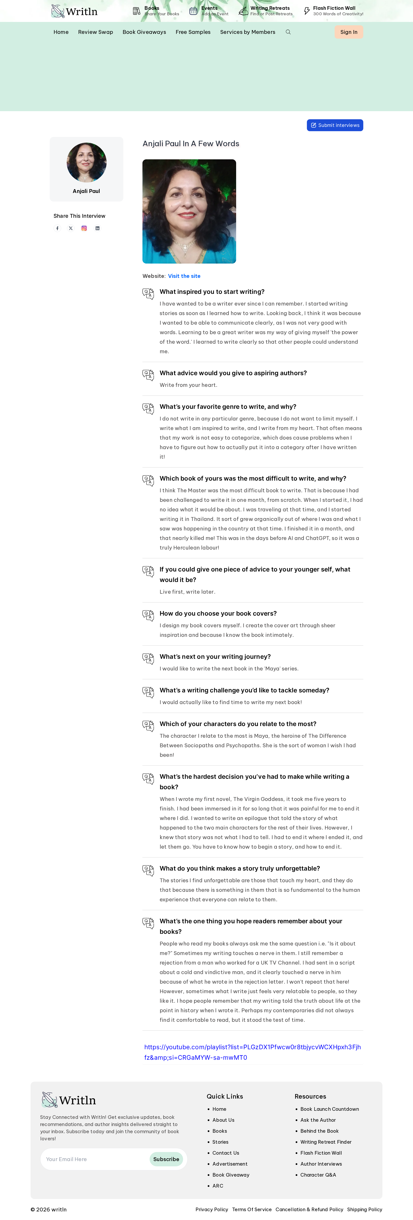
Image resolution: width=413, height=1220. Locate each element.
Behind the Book (319, 1131)
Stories (220, 1142)
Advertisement (230, 1164)
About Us (223, 1120)
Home (61, 32)
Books (219, 1131)
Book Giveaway (231, 1175)
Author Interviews (321, 1164)
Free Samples (193, 32)
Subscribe (166, 1159)
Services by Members (247, 32)
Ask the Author (318, 1120)
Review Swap (95, 32)
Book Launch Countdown (329, 1109)
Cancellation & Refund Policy (309, 1209)
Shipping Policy (364, 1209)
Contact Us (225, 1153)
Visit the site (184, 276)
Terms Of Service (252, 1209)
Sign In (349, 32)
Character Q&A (318, 1175)
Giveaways (144, 32)
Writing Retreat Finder (326, 1142)
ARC (217, 1186)
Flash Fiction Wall (321, 1153)
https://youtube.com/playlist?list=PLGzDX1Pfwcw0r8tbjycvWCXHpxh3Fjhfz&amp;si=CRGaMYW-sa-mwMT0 (252, 1052)
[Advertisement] (206, 77)
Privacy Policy (212, 1209)
